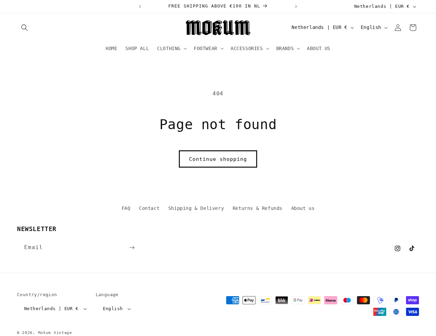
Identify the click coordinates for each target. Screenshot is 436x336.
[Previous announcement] (140, 6)
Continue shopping (218, 159)
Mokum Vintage (55, 333)
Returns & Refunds (257, 208)
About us (303, 208)
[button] (24, 27)
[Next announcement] (296, 6)
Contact (149, 208)
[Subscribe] (131, 248)
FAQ (126, 208)
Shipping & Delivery (196, 208)
